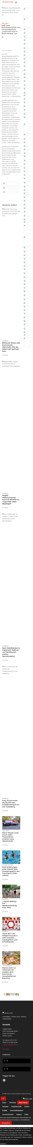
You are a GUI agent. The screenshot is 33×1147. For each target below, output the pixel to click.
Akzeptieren (6, 1123)
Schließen (3, 1144)
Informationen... (26, 1120)
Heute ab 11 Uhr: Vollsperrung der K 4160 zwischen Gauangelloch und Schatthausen (10, 938)
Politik (4, 1111)
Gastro (19, 1114)
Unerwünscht (7, 1114)
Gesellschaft (16, 1107)
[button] (21, 2)
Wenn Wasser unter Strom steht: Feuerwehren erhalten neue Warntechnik (10, 837)
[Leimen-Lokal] (8, 2)
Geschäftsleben (16, 1111)
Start (4, 1103)
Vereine (5, 1107)
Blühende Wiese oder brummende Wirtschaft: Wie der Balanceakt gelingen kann (11, 347)
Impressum (6, 1049)
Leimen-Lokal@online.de (10, 1045)
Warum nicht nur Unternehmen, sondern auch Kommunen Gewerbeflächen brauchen (9, 973)
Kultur (26, 1107)
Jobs (26, 1114)
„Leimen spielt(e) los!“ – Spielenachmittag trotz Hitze (9, 904)
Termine (12, 1103)
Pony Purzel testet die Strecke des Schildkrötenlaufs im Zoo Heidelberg (10, 804)
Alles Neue (5, 23)
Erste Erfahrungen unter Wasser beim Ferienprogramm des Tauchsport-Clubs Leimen (11, 871)
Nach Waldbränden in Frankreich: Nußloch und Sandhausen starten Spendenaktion (11, 652)
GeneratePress (26, 1093)
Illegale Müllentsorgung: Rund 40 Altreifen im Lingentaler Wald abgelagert (10, 500)
